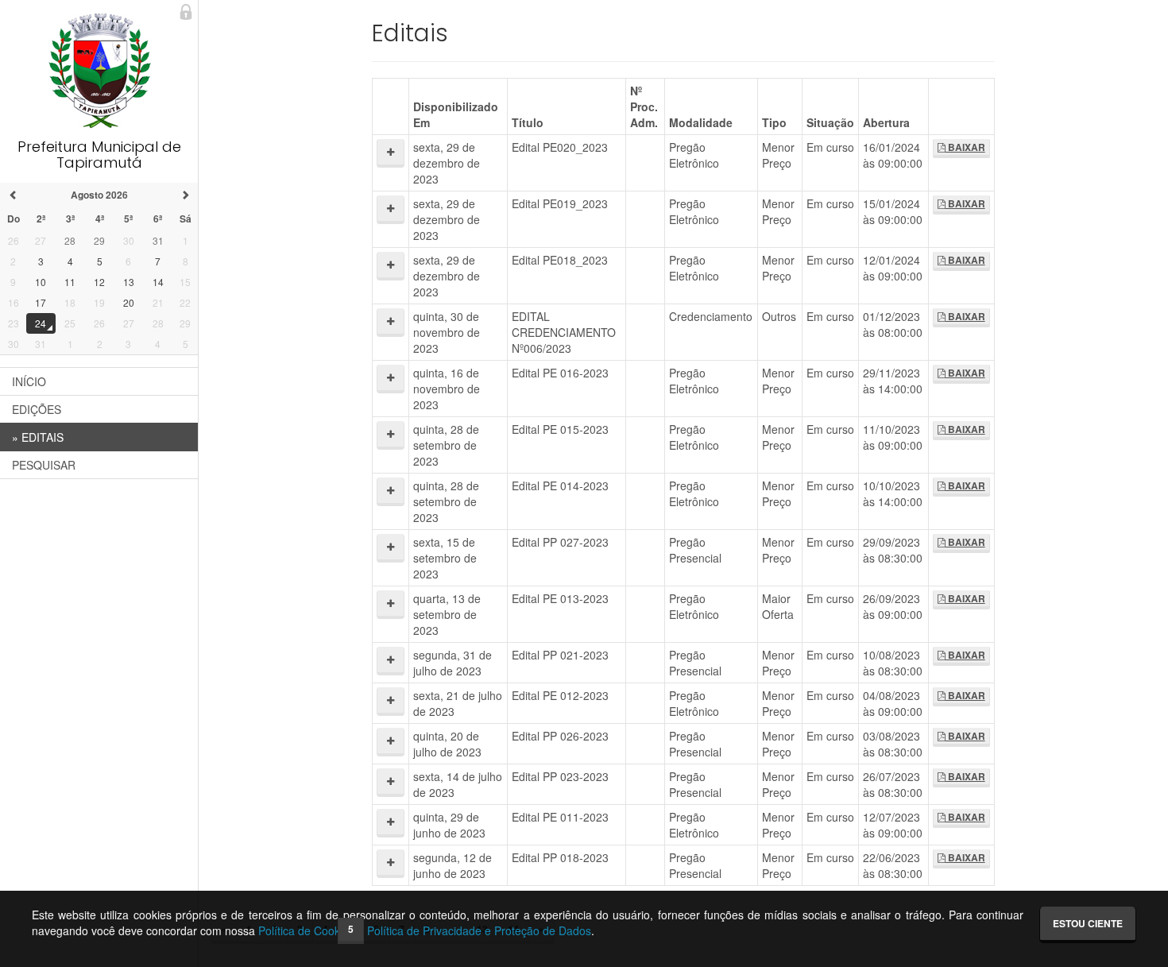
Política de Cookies (306, 930)
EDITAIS (38, 437)
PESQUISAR (43, 465)
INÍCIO (29, 381)
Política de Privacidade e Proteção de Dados (479, 930)
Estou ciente (1088, 923)
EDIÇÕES (36, 409)
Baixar (965, 147)
